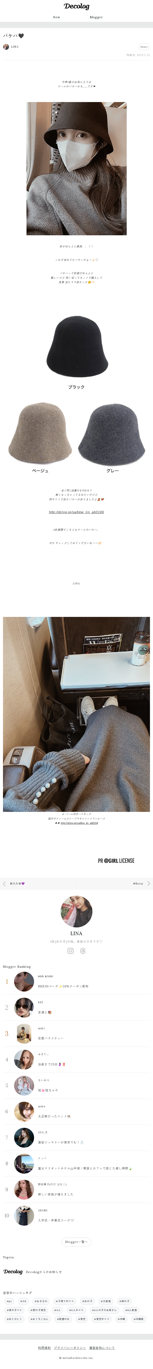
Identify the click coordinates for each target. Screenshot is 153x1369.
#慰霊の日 (63, 1319)
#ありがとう (14, 1319)
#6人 (57, 1310)
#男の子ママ (14, 1310)
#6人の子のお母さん (104, 1310)
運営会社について (102, 1348)
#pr (9, 1301)
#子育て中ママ (65, 1301)
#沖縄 (121, 1319)
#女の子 (87, 1301)
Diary (144, 46)
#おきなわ (41, 1301)
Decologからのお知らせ (44, 1272)
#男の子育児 (38, 1310)
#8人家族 (131, 1310)
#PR (23, 1301)
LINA (77, 933)
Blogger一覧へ (76, 1242)
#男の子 (124, 1301)
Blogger (96, 17)
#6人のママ (76, 1310)
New (56, 17)
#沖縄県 (139, 1319)
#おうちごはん (39, 1319)
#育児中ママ (101, 1319)
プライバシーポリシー (70, 1348)
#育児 (82, 1319)
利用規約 (44, 1348)
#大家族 (106, 1301)
